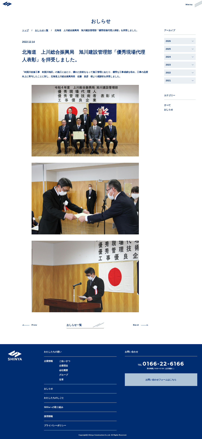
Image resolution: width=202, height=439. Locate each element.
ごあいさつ (64, 361)
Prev (34, 325)
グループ (63, 374)
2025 (168, 49)
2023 (168, 64)
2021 (168, 80)
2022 (168, 72)
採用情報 (48, 416)
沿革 (61, 379)
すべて (167, 105)
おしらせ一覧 (74, 325)
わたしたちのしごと (54, 398)
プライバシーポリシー (55, 425)
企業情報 (48, 361)
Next (136, 325)
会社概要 (63, 370)
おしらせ (168, 109)
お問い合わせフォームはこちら (161, 379)
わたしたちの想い (53, 351)
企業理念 (63, 365)
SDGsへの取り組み (53, 407)
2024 (168, 57)
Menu (189, 4)
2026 (168, 41)
